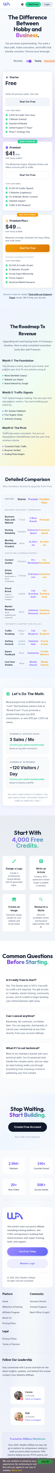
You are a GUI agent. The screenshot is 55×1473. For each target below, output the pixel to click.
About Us (7, 1318)
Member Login (27, 1263)
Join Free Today (27, 1251)
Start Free (33, 4)
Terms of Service (11, 1344)
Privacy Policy (9, 1338)
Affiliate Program (11, 1312)
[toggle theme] (22, 4)
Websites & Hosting (12, 1307)
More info (17, 1470)
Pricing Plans (9, 1323)
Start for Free (27, 101)
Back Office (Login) (40, 1312)
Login (47, 4)
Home (5, 1301)
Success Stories (38, 1301)
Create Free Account (27, 1126)
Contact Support (38, 1307)
